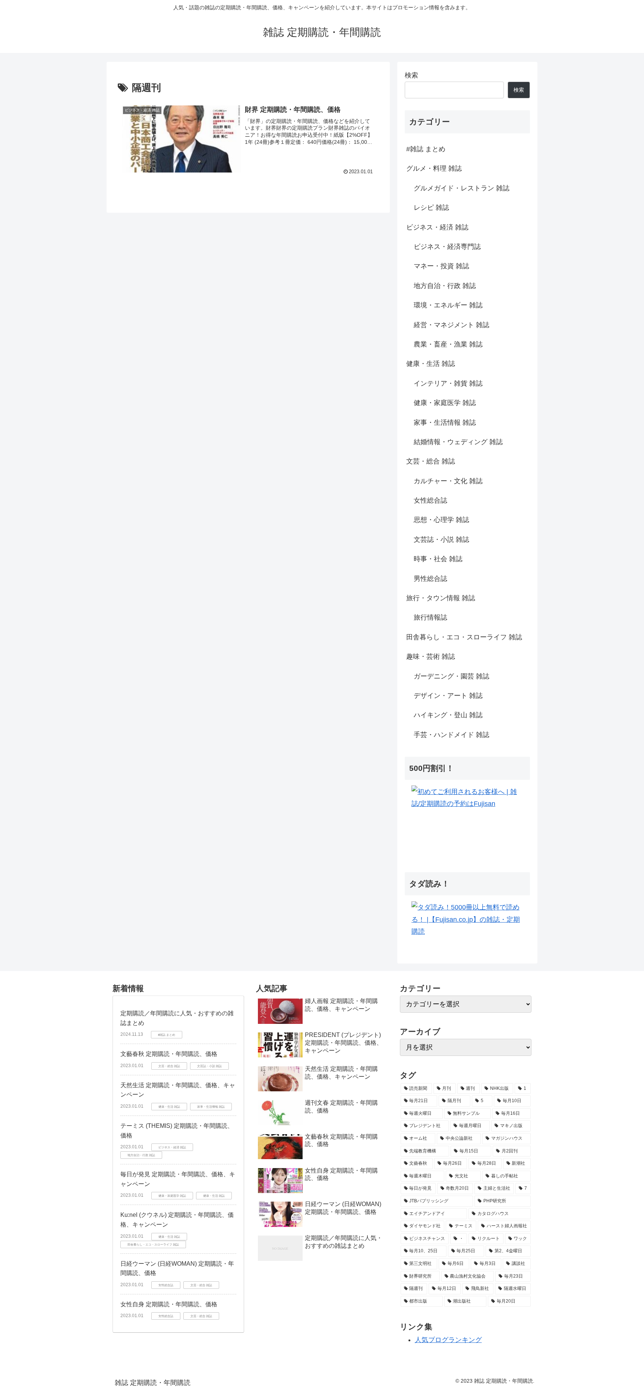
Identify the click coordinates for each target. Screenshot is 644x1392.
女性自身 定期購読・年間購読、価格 (168, 1304)
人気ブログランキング (448, 1340)
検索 (411, 75)
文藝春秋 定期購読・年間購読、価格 (168, 1054)
